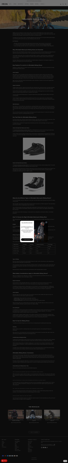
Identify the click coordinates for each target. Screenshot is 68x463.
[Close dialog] (46, 222)
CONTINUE (27, 239)
